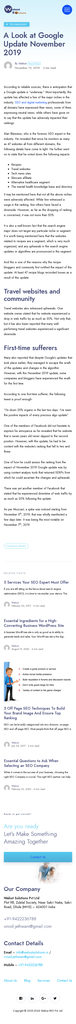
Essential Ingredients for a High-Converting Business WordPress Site (34, 623)
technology (18, 24)
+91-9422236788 (20, 918)
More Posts (34, 63)
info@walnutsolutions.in (32, 952)
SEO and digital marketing (31, 102)
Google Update (17, 546)
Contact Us (38, 857)
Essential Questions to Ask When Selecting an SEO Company (31, 763)
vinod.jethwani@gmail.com (28, 926)
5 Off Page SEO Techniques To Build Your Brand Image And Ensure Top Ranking (34, 713)
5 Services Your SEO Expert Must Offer (36, 582)
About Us (10, 980)
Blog (27, 980)
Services (43, 980)
